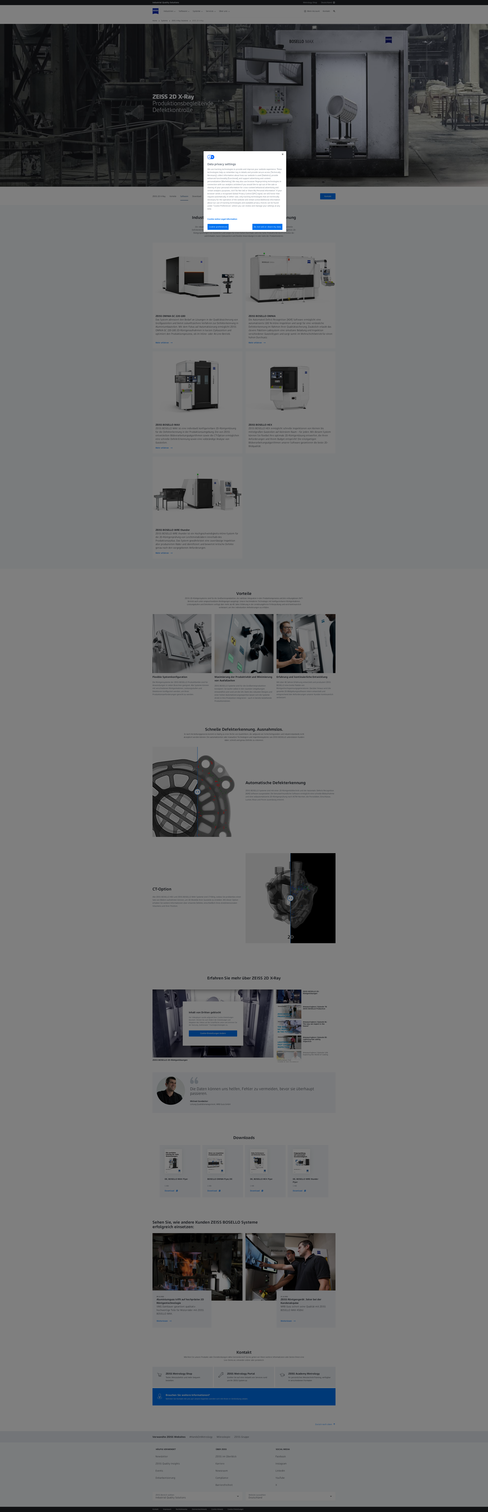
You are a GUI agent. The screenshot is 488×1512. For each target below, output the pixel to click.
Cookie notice (214, 219)
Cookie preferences (218, 227)
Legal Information (229, 219)
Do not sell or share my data (267, 227)
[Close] (282, 154)
